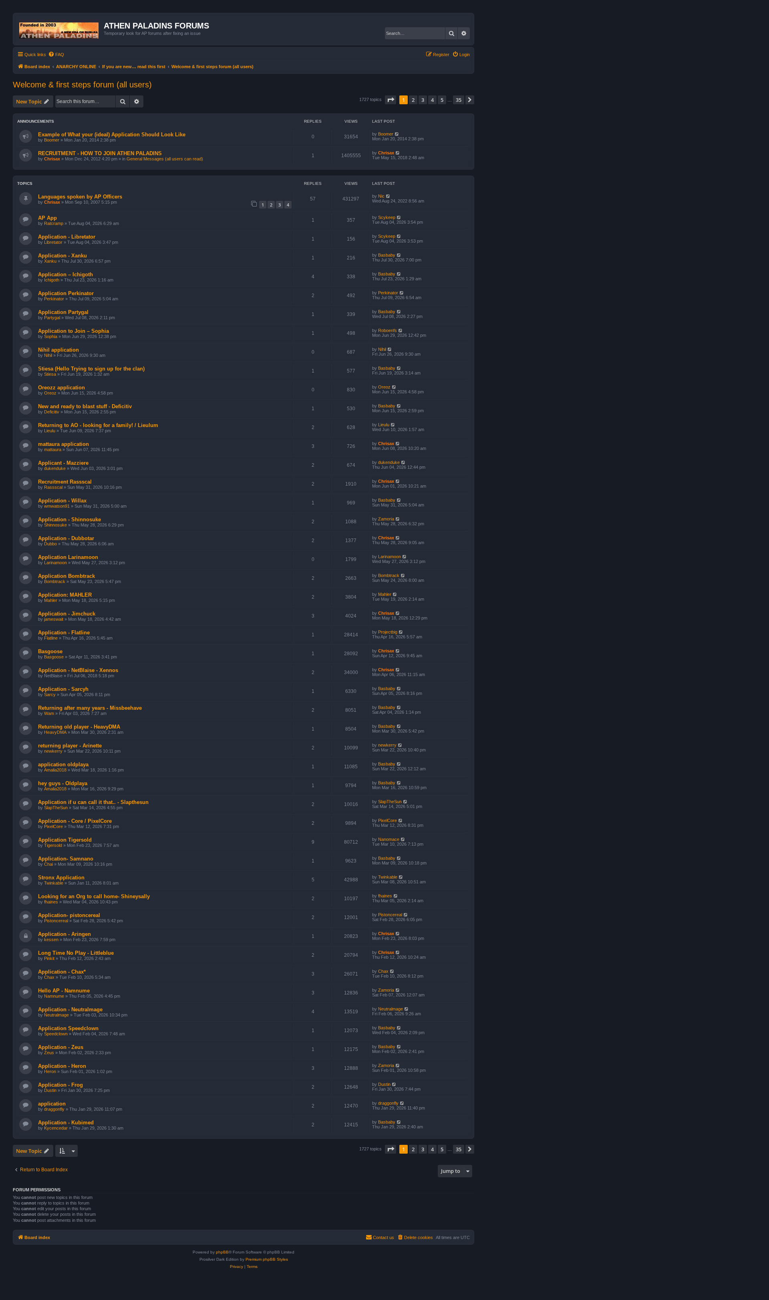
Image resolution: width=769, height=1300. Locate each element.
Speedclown (56, 1033)
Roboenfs (387, 330)
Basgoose (50, 651)
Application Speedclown (68, 1028)
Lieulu (49, 430)
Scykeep (386, 217)
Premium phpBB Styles (267, 1259)
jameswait (53, 619)
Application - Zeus (60, 1047)
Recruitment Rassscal (65, 482)
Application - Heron (62, 1066)
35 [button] (458, 99)
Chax (49, 977)
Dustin (50, 1090)
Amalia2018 (55, 769)
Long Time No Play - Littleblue (76, 953)
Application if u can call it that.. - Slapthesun (93, 802)
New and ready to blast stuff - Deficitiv (85, 406)
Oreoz (50, 393)
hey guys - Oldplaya (62, 783)
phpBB (222, 1252)
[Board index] (59, 29)
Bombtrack (54, 581)
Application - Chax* (62, 972)
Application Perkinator (66, 293)
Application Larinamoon (68, 557)
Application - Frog (60, 1085)
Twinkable (53, 883)
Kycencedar (56, 1128)
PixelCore (53, 826)
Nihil (48, 355)
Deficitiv (51, 411)
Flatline (51, 638)
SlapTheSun (56, 807)
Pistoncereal (56, 920)
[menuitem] (56, 54)
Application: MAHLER (65, 595)
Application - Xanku (62, 256)
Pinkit (49, 958)
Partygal (52, 317)
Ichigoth (51, 279)
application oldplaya (63, 764)
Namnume (54, 996)
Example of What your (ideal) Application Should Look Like (111, 135)
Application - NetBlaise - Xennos (78, 670)
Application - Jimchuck (66, 614)
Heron (50, 1071)
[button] (390, 99)
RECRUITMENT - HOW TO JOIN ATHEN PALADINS (100, 153)
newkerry (53, 751)
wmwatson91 (57, 506)
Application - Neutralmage (70, 1009)
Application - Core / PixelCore (75, 821)
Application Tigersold (65, 840)
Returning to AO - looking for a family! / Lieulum (98, 425)
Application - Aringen (64, 934)
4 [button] (432, 99)
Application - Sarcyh (63, 689)
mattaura (52, 449)
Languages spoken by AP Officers (80, 197)
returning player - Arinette (70, 746)
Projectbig (387, 632)
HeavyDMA (55, 732)
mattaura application (63, 444)
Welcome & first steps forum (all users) (82, 84)
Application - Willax (62, 501)
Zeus (49, 1052)
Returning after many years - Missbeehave (90, 708)
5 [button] (442, 99)
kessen (51, 939)
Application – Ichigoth (65, 274)
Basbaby (386, 255)
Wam (49, 713)
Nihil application (58, 350)
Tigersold (53, 845)
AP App (47, 218)
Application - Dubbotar (66, 538)
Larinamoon (55, 562)
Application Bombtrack (66, 576)
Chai (48, 864)
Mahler (50, 600)
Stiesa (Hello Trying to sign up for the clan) (91, 369)
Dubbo (50, 543)
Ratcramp (53, 223)
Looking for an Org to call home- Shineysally (94, 896)
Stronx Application (61, 878)
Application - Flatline (64, 633)
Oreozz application (61, 388)
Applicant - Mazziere (63, 463)
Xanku (50, 261)
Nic (381, 196)
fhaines (51, 901)
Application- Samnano (65, 859)
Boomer (51, 140)
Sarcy (50, 694)
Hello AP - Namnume (64, 991)
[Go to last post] (397, 134)
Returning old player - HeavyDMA (79, 727)
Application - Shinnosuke (69, 519)
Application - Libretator (66, 237)
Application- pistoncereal (69, 915)
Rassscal (53, 487)
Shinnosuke (55, 524)
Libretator (53, 242)
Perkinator (54, 298)
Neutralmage (56, 1014)
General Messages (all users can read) (165, 158)
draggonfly (54, 1109)
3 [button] (422, 99)
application (52, 1104)
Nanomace (388, 839)
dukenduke (55, 468)
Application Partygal (63, 312)
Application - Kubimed (66, 1123)
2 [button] (413, 99)
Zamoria (386, 518)
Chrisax (52, 158)
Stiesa (50, 374)
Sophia (50, 336)
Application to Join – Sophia (73, 331)
